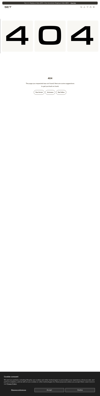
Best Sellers (61, 92)
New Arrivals (39, 92)
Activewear (50, 92)
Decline (80, 390)
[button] (81, 7)
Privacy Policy (12, 384)
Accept (49, 390)
